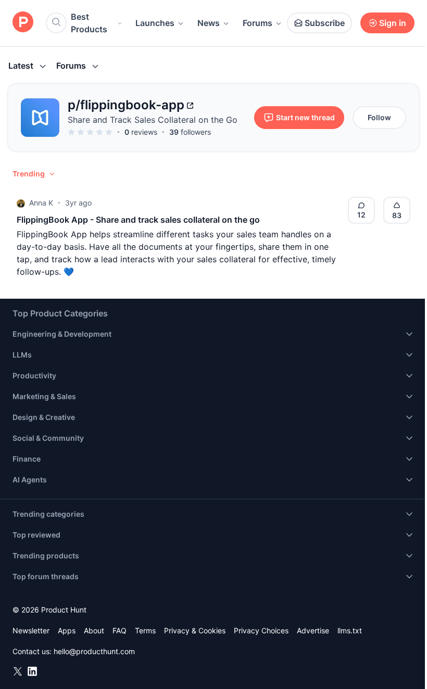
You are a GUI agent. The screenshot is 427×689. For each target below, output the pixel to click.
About (94, 630)
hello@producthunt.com (94, 651)
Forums (257, 23)
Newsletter (30, 630)
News (208, 23)
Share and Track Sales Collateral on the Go (152, 119)
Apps (67, 630)
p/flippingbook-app (126, 104)
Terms (145, 630)
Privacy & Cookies (194, 630)
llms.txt (349, 630)
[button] (34, 174)
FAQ (119, 630)
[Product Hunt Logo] (22, 22)
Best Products (89, 22)
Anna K (41, 202)
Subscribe (325, 23)
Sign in (392, 23)
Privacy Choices (261, 630)
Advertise (313, 630)
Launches (154, 23)
